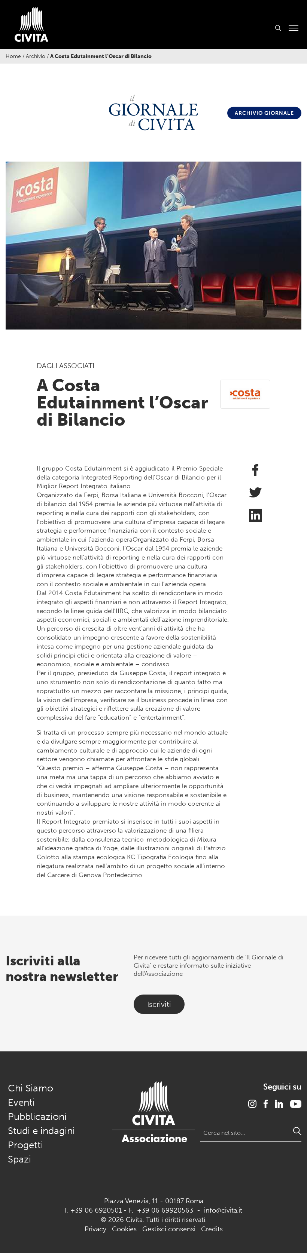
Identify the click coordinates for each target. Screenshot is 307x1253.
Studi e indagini (41, 1131)
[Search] (297, 1131)
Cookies (124, 1229)
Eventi (21, 1102)
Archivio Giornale (264, 113)
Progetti (25, 1145)
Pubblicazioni (37, 1116)
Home (13, 56)
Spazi (19, 1159)
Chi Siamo (30, 1088)
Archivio (35, 56)
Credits (212, 1229)
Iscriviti (159, 1004)
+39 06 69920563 (165, 1210)
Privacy (95, 1229)
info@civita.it (223, 1210)
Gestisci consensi (168, 1229)
